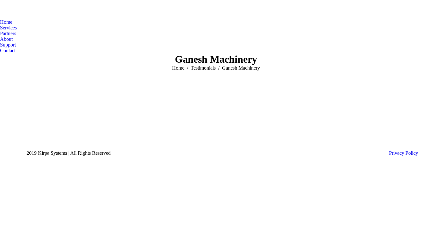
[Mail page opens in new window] (47, 131)
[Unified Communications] (164, 127)
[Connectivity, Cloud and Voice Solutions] (164, 124)
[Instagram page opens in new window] (38, 131)
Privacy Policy (403, 153)
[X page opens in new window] (28, 131)
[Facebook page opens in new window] (19, 131)
